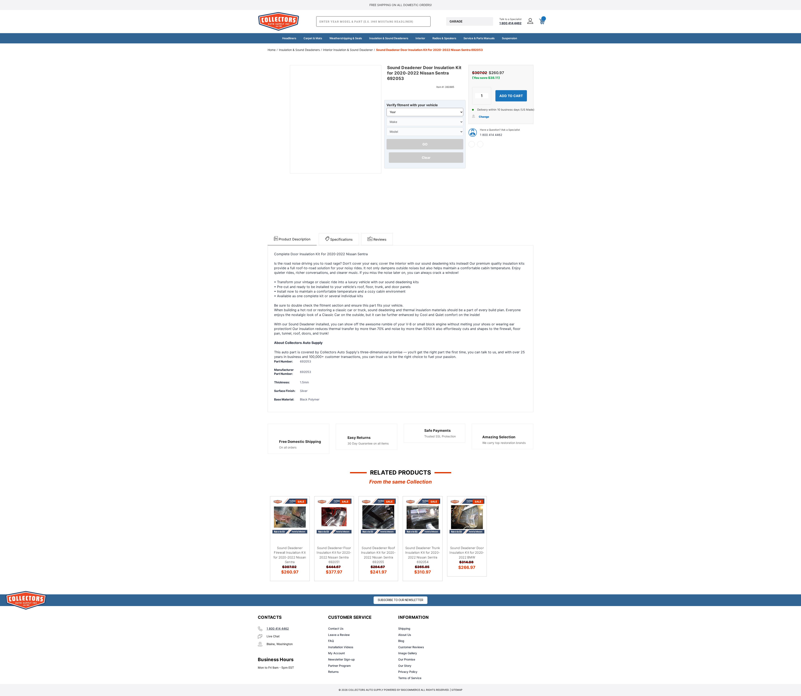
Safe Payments (437, 430)
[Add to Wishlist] (301, 515)
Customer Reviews (411, 647)
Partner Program (339, 665)
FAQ (331, 641)
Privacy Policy (407, 671)
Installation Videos (340, 647)
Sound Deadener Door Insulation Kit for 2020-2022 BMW (467, 552)
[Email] (480, 144)
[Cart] (541, 21)
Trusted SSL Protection (440, 436)
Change (484, 116)
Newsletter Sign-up (341, 659)
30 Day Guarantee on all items (368, 443)
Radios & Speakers (444, 38)
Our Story (404, 665)
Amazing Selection (498, 437)
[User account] (530, 21)
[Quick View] (301, 505)
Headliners (289, 38)
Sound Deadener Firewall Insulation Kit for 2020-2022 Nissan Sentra (289, 555)
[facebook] (472, 144)
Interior (420, 38)
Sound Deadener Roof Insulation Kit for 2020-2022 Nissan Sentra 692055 (378, 555)
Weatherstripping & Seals (345, 38)
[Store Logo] (26, 600)
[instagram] (485, 617)
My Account (336, 653)
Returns (333, 671)
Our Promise (406, 659)
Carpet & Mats (313, 38)
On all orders (287, 447)
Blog (401, 641)
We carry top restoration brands (504, 443)
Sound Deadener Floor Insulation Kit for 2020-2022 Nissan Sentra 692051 (334, 555)
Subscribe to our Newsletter (400, 600)
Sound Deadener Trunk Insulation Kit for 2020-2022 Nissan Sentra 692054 (422, 555)
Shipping (404, 628)
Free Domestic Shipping (300, 442)
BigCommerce (410, 689)
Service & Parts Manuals (479, 38)
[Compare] (301, 526)
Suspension (509, 38)
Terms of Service (409, 678)
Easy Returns (359, 438)
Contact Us (336, 628)
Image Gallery (407, 653)
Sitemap (456, 689)
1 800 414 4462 (491, 134)
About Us (404, 635)
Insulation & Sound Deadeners (388, 38)
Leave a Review (339, 635)
